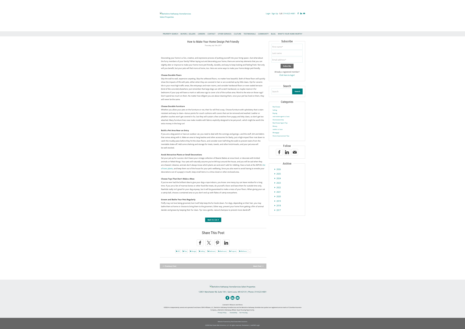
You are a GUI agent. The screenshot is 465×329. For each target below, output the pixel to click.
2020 (278, 196)
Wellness (243, 251)
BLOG (273, 34)
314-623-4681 (289, 13)
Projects (233, 251)
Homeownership (278, 120)
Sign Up (275, 13)
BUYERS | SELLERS (188, 34)
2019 (278, 201)
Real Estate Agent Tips (280, 123)
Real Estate (276, 107)
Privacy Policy (222, 312)
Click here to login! (287, 75)
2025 (278, 173)
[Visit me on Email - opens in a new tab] (304, 13)
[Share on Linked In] (226, 243)
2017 (278, 210)
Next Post (257, 266)
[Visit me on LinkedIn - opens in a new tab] (301, 13)
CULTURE (237, 34)
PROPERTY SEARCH (170, 34)
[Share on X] (208, 243)
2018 (278, 205)
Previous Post (170, 266)
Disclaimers (245, 325)
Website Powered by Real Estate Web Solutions (232, 321)
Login (268, 13)
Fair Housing (243, 312)
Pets (185, 251)
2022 (278, 187)
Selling (275, 110)
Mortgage (276, 133)
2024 (278, 178)
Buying (275, 113)
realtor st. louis (278, 129)
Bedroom (212, 251)
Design (193, 251)
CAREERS (201, 34)
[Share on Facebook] (200, 243)
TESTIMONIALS (250, 34)
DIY (178, 251)
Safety (202, 251)
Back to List (213, 220)
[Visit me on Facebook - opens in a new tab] (298, 13)
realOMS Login (255, 325)
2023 (278, 183)
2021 (278, 192)
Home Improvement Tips (281, 136)
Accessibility (233, 312)
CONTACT (211, 34)
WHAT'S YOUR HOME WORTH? (290, 34)
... (249, 251)
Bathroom (223, 251)
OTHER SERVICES (224, 34)
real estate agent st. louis (281, 116)
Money (275, 126)
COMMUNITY (263, 34)
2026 (278, 169)
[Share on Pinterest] (217, 243)
